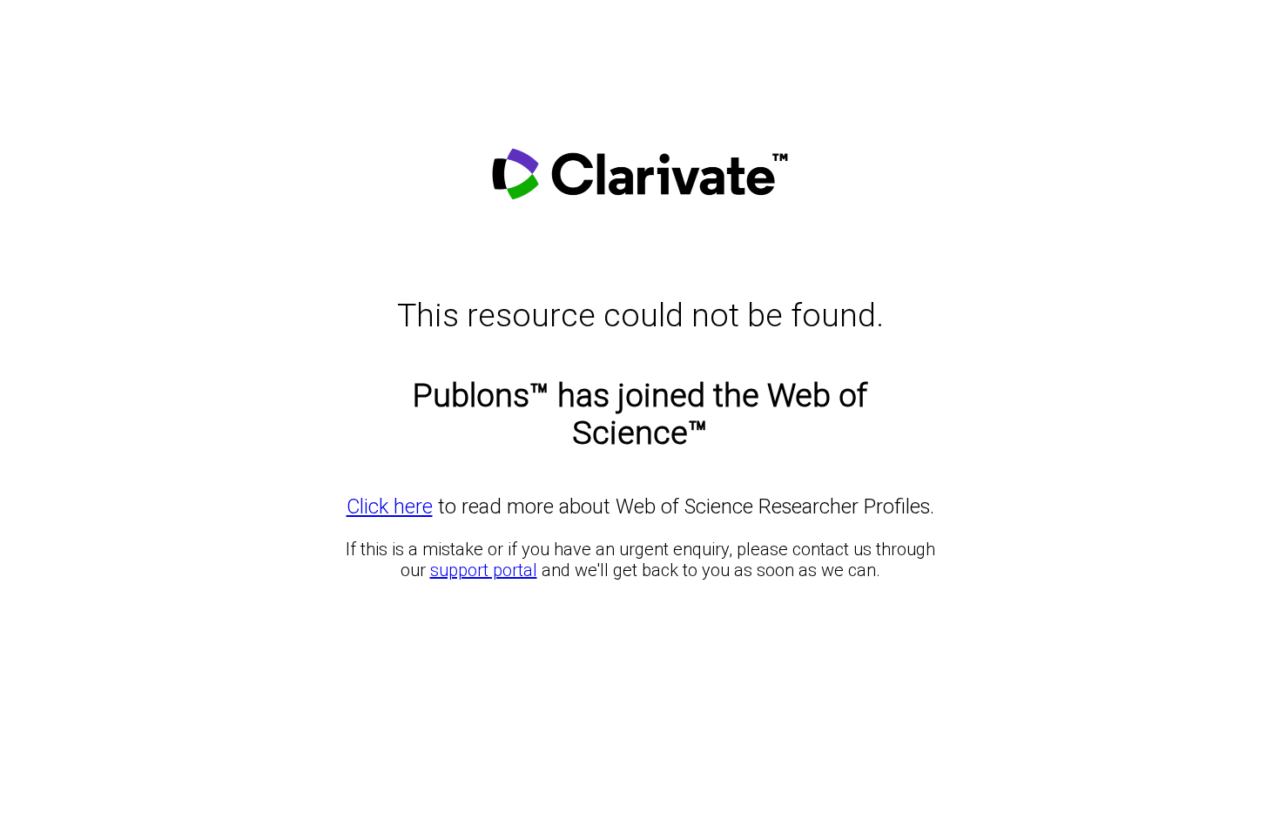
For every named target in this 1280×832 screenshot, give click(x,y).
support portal (483, 570)
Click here (390, 506)
